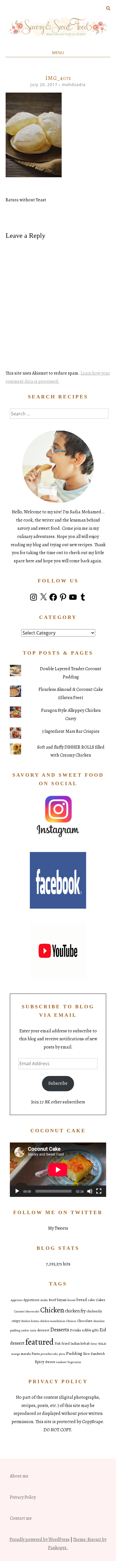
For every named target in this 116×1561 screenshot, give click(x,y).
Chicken (52, 1310)
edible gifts (90, 1330)
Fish (58, 1343)
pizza (62, 1354)
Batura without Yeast (26, 200)
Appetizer (17, 1300)
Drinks (75, 1330)
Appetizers (31, 1300)
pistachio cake (49, 1354)
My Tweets (58, 1228)
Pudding (74, 1353)
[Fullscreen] (99, 1191)
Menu (58, 52)
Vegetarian (74, 1362)
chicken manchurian (52, 1321)
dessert (43, 1330)
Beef (52, 1300)
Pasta (36, 1353)
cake (91, 1300)
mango (15, 1354)
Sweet (50, 1361)
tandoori (61, 1362)
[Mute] (90, 1191)
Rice (86, 1353)
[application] (58, 1170)
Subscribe (58, 1083)
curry (33, 1330)
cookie (25, 1330)
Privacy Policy (23, 1497)
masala (26, 1353)
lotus (94, 1344)
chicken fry (75, 1311)
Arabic (44, 1300)
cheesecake (32, 1311)
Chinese (71, 1321)
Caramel (19, 1311)
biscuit (71, 1300)
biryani (61, 1300)
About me (19, 1476)
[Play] (17, 1191)
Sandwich (98, 1353)
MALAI (102, 1344)
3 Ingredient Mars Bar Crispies (70, 731)
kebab (85, 1343)
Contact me (21, 1518)
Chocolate (84, 1321)
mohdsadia (74, 84)
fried (65, 1343)
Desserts (59, 1329)
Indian (75, 1343)
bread (82, 1299)
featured (39, 1342)
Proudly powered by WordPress (40, 1539)
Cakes (100, 1299)
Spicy (39, 1361)
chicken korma (30, 1321)
